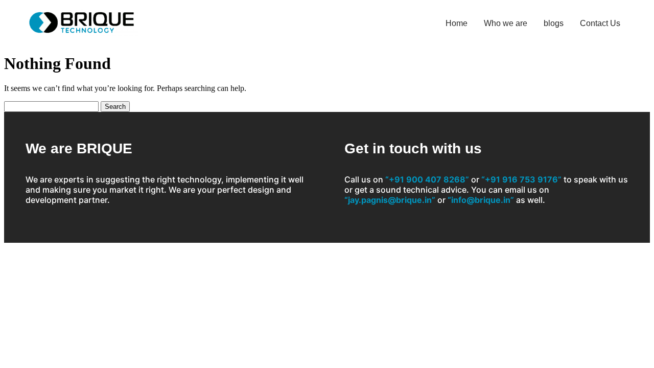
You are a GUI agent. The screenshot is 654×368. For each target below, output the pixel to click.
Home (457, 23)
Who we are (505, 23)
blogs (554, 23)
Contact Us (600, 23)
